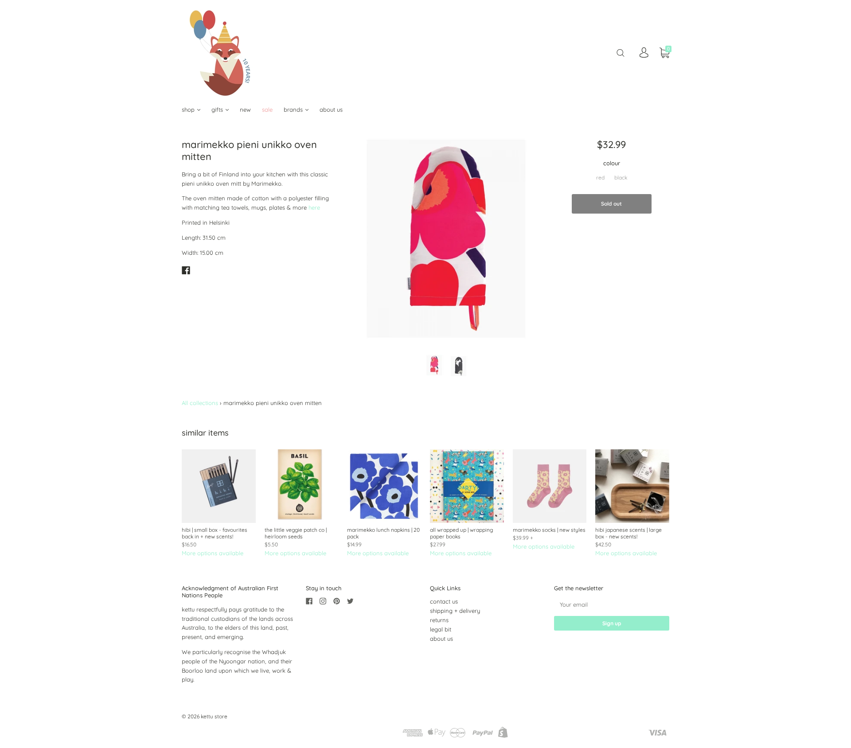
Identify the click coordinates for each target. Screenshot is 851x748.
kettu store (214, 716)
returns (439, 619)
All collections (200, 402)
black (620, 177)
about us (331, 109)
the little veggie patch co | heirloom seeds (296, 533)
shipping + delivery (455, 610)
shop (189, 109)
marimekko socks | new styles (549, 529)
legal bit (440, 629)
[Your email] (611, 604)
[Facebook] (186, 270)
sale (267, 109)
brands (294, 109)
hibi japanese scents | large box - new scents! (628, 533)
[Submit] (620, 52)
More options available (212, 553)
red (600, 177)
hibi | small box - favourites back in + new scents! (214, 533)
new (245, 109)
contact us (444, 601)
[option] (446, 239)
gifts (218, 109)
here (314, 207)
